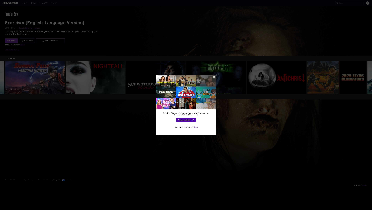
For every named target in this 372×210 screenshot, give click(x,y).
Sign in (195, 127)
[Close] (214, 76)
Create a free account (186, 120)
